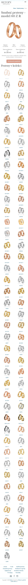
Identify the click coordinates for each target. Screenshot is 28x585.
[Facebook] (14, 576)
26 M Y (7, 515)
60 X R (21, 90)
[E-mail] (11, 576)
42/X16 (21, 251)
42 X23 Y (7, 147)
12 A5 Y (21, 550)
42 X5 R (7, 366)
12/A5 (7, 561)
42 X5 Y (21, 366)
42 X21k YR (21, 159)
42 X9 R (7, 297)
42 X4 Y (7, 389)
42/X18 (21, 216)
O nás (11, 566)
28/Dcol (7, 435)
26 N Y (21, 492)
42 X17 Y (21, 228)
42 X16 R (21, 239)
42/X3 (7, 412)
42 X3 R (7, 400)
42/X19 (7, 205)
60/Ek (21, 113)
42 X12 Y (7, 285)
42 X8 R (21, 308)
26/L (7, 538)
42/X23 (21, 147)
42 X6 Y (7, 354)
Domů (5, 566)
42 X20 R (21, 170)
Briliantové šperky (20, 568)
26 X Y (7, 446)
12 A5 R (7, 550)
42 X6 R (21, 343)
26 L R (7, 527)
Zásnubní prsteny (7, 568)
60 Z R (7, 78)
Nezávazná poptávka (14, 61)
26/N (7, 504)
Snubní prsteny (20, 8)
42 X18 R (21, 205)
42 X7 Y (21, 331)
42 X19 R (7, 193)
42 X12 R (21, 274)
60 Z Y (21, 78)
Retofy (11, 580)
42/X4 (21, 389)
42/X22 (7, 159)
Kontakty (18, 572)
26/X (21, 446)
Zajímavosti (8, 570)
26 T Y (21, 458)
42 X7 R (7, 331)
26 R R (21, 469)
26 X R (21, 435)
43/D (7, 136)
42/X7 (7, 343)
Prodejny (10, 572)
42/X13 (7, 274)
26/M (21, 515)
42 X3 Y (21, 400)
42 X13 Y (21, 262)
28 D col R (7, 423)
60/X (21, 101)
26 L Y (21, 527)
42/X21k (7, 170)
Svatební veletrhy (18, 570)
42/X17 (7, 239)
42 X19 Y (21, 193)
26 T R (7, 458)
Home (14, 8)
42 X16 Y (7, 251)
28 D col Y (21, 423)
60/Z (7, 90)
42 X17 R (7, 228)
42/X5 (7, 377)
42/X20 (21, 182)
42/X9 (7, 308)
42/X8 (21, 320)
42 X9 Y (21, 297)
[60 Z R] (14, 31)
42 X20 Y (7, 182)
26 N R (7, 492)
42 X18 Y (7, 216)
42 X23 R (21, 136)
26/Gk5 (21, 538)
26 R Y (7, 481)
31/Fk (21, 412)
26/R (21, 481)
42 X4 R (21, 377)
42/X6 (21, 354)
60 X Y (7, 101)
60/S (7, 113)
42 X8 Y (7, 320)
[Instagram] (17, 576)
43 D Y (21, 124)
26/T (7, 469)
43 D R (7, 124)
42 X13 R (7, 262)
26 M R (21, 504)
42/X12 (21, 285)
